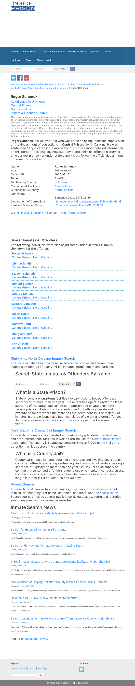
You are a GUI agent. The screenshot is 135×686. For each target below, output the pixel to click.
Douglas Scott (22, 334)
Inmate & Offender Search (29, 113)
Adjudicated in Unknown (28, 101)
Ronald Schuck (22, 283)
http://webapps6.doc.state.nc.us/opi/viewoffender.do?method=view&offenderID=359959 (87, 203)
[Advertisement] (87, 23)
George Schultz (23, 293)
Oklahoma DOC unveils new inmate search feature (44, 598)
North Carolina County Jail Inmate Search (43, 430)
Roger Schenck (22, 253)
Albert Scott (20, 314)
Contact (31, 668)
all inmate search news (32, 638)
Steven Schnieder (24, 273)
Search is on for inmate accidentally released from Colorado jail (52, 513)
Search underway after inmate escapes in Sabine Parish (47, 545)
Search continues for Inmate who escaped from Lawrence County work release (62, 618)
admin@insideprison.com (67, 125)
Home (14, 668)
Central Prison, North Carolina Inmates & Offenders (39, 88)
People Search (22, 484)
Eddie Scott (20, 344)
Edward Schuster (24, 303)
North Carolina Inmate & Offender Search (33, 84)
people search (109, 493)
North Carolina (21, 109)
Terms (22, 668)
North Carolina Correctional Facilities (80, 84)
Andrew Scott (21, 324)
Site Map (42, 668)
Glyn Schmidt (21, 263)
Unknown (60, 182)
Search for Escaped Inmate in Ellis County (38, 529)
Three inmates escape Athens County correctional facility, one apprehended (60, 561)
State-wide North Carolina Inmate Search (43, 358)
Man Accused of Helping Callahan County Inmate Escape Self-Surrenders (59, 582)
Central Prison (21, 105)
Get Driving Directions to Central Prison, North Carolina (50, 213)
